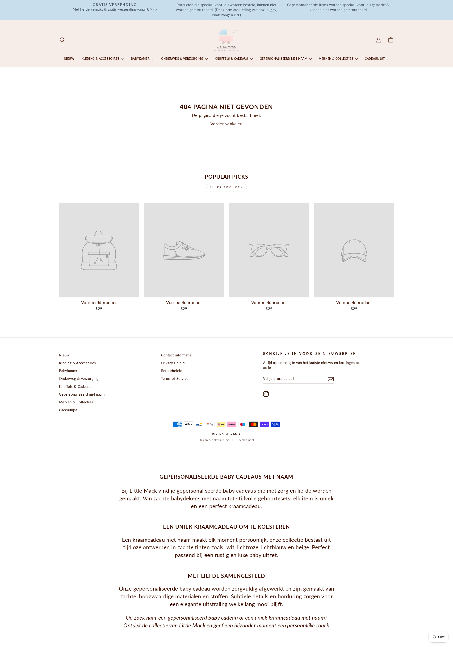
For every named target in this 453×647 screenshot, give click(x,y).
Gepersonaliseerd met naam (284, 58)
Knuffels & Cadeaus (232, 58)
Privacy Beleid (173, 363)
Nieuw (69, 58)
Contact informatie (176, 355)
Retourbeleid (171, 370)
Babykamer (141, 58)
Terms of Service (175, 378)
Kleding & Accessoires (101, 58)
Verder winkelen (226, 123)
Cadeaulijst (375, 58)
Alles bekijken (226, 187)
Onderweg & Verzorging (182, 58)
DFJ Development (242, 440)
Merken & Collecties (336, 58)
